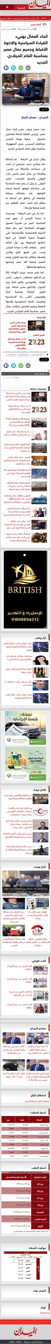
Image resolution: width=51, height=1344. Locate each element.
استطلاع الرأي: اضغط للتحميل (37, 1101)
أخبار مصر (36, 24)
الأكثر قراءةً (40, 789)
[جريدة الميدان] (25, 590)
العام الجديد (11, 355)
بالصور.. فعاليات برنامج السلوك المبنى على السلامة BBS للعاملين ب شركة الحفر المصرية (17, 499)
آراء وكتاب (40, 637)
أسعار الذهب (39, 1167)
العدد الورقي (39, 960)
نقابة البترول (23, 355)
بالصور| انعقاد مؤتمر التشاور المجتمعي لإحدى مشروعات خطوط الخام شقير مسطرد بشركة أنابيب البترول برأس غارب (17, 486)
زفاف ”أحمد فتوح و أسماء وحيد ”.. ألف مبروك (14, 1074)
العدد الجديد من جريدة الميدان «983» (19, 1006)
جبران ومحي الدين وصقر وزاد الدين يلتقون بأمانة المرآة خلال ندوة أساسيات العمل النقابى (17, 396)
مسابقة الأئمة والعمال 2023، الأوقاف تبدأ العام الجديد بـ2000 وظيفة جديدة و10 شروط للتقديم (17, 422)
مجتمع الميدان (38, 1028)
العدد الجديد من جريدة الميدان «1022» (19, 980)
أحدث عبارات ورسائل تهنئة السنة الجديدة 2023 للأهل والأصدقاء (17, 343)
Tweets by (45, 1312)
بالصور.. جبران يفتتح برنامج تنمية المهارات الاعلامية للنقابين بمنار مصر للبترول (17, 460)
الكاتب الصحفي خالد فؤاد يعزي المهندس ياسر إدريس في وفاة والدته (13, 1049)
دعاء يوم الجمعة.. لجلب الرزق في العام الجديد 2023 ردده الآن (17, 433)
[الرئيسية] (21, 7)
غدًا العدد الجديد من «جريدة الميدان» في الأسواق (20, 993)
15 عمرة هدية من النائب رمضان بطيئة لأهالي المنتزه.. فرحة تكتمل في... (38, 1049)
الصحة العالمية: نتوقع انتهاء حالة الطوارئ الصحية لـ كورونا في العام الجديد (17, 473)
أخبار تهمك (40, 866)
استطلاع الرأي (38, 1094)
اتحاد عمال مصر (37, 355)
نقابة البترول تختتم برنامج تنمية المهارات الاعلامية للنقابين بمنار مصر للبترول (17, 447)
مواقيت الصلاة (37, 1247)
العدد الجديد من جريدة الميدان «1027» (19, 967)
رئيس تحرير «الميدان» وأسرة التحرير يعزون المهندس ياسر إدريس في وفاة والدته (37, 1076)
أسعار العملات (38, 1112)
